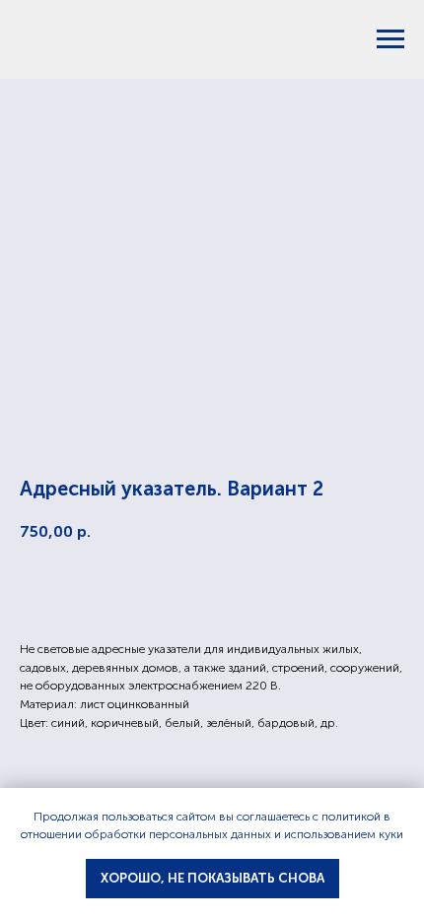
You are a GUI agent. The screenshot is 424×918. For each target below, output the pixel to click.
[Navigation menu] (390, 39)
